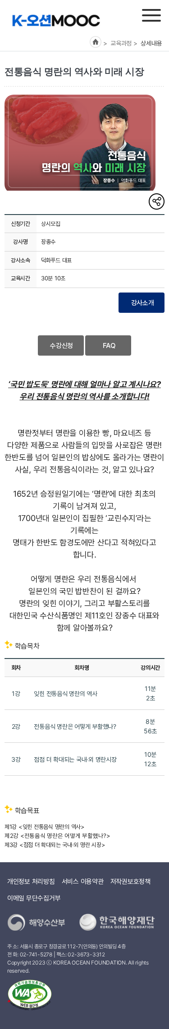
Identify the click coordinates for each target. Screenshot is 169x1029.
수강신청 (61, 345)
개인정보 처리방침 (31, 881)
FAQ (109, 345)
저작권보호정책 (130, 881)
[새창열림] (29, 996)
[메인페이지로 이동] (56, 20)
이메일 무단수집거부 (33, 898)
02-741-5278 (36, 954)
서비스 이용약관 (83, 881)
